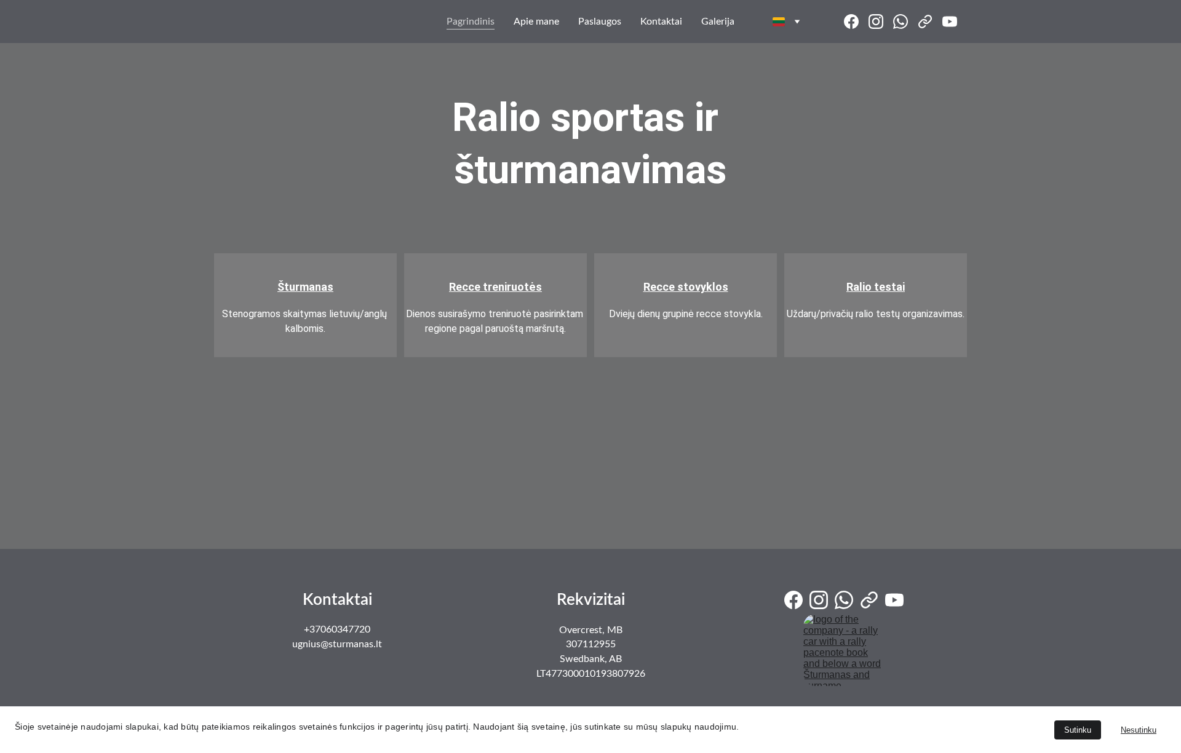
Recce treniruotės (495, 286)
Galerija (717, 21)
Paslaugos (599, 21)
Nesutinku (1138, 730)
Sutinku (1077, 730)
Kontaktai (661, 21)
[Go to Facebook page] (856, 21)
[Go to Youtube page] (949, 21)
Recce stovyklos (685, 286)
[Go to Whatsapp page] (905, 21)
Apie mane (536, 21)
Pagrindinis (471, 21)
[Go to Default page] (930, 21)
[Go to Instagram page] (881, 21)
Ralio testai (875, 286)
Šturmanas (305, 286)
